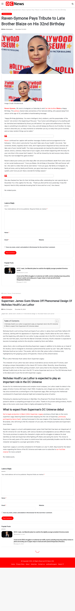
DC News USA (49, 561)
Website (41, 240)
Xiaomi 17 (61, 564)
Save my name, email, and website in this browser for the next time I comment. (30, 247)
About (27, 564)
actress (16, 111)
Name (6, 232)
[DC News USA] (14, 4)
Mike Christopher (8, 29)
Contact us (41, 564)
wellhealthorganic (51, 564)
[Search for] (73, 4)
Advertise (34, 564)
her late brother (53, 108)
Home (5, 10)
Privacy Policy (20, 564)
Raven (6, 140)
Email (6, 240)
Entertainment (16, 10)
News (9, 10)
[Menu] (2, 4)
